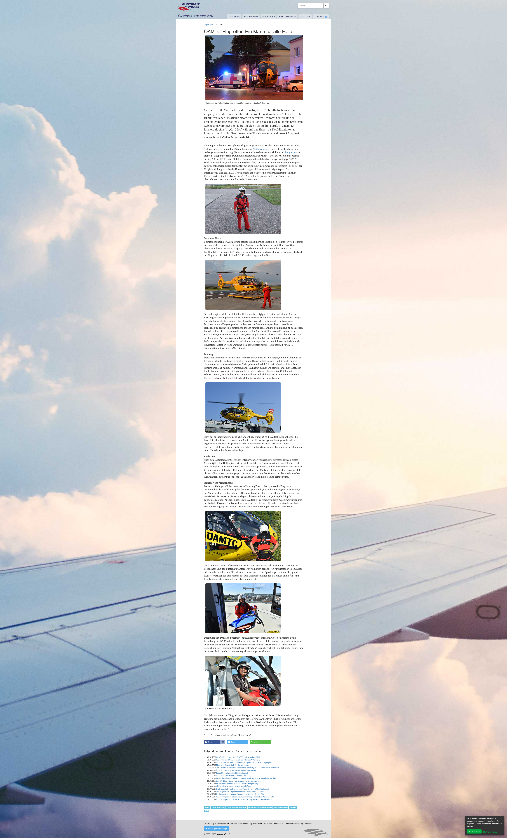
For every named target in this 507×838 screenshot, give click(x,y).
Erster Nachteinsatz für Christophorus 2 (232, 773)
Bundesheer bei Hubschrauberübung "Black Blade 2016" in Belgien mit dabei (246, 778)
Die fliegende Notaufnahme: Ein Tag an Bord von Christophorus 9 (242, 789)
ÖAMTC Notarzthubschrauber (236, 807)
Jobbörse (319, 16)
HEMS (207, 811)
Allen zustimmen (474, 831)
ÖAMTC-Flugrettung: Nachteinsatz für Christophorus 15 (239, 781)
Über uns (268, 823)
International (251, 16)
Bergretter (290, 152)
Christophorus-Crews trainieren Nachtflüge (233, 786)
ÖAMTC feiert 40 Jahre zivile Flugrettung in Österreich (238, 759)
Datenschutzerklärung (294, 823)
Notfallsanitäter (261, 148)
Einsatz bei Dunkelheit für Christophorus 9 (233, 765)
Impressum (278, 823)
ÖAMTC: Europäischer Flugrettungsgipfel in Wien (236, 770)
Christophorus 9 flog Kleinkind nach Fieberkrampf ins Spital (240, 791)
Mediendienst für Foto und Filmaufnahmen (233, 823)
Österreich (234, 16)
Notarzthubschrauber (281, 807)
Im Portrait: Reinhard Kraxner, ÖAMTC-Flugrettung (237, 783)
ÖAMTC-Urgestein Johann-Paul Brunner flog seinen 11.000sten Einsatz (244, 799)
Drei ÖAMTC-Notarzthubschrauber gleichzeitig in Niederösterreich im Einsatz (247, 767)
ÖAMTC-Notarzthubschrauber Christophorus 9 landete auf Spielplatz (244, 762)
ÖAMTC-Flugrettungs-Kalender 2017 (231, 775)
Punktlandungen (287, 16)
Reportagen (268, 16)
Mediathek (305, 16)
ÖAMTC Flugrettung (218, 807)
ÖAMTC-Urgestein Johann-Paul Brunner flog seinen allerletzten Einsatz (245, 796)
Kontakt (308, 823)
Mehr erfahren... (490, 831)
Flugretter (293, 807)
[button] (214, 742)
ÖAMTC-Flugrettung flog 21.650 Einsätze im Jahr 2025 (238, 757)
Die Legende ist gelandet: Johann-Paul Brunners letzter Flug (240, 794)
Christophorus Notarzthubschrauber (260, 807)
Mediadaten (257, 823)
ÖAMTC (207, 807)
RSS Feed (208, 823)
